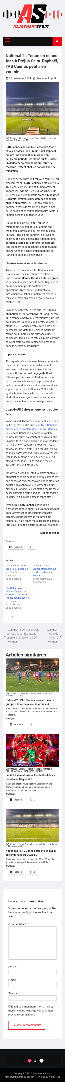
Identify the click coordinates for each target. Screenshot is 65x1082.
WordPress (54, 1077)
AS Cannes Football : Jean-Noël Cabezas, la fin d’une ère (17, 569)
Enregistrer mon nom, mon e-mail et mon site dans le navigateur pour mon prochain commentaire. (30, 1010)
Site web (13, 993)
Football (10, 617)
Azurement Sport (46, 78)
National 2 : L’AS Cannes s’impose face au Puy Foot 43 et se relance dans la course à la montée (17, 594)
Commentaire (17, 924)
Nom (12, 966)
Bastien (30, 1077)
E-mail (13, 980)
